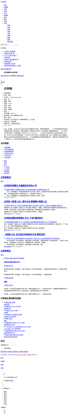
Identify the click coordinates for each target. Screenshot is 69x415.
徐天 (11, 285)
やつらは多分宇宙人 (10, 55)
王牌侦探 (7, 57)
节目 (8, 33)
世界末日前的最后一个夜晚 (12, 65)
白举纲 (4, 2)
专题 (8, 31)
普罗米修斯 (7, 246)
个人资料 (6, 167)
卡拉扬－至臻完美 (9, 51)
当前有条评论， (16, 123)
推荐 (5, 161)
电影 (5, 9)
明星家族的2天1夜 (9, 324)
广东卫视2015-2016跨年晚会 (12, 328)
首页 (5, 5)
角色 (8, 29)
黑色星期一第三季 (9, 63)
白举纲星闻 (6, 177)
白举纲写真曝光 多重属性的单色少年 (20, 186)
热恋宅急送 (7, 61)
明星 (5, 21)
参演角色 (6, 171)
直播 (8, 35)
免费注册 (21, 75)
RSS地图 (9, 351)
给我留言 (25, 351)
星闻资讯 (6, 173)
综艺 (5, 13)
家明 (11, 265)
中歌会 (6, 312)
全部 (5, 23)
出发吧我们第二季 (9, 333)
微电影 (6, 15)
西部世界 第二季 (9, 53)
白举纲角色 (6, 251)
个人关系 (6, 169)
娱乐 (5, 17)
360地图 (20, 351)
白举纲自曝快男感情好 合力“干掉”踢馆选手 (23, 218)
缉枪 (5, 282)
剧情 (8, 25)
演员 (8, 27)
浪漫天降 (6, 304)
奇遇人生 (6, 213)
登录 (2, 75)
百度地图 (14, 351)
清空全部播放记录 (6, 69)
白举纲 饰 (7, 265)
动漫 (5, 11)
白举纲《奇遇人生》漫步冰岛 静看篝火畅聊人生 (25, 201)
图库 (5, 19)
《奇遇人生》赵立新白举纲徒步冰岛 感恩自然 (24, 234)
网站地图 (10, 41)
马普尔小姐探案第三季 (11, 59)
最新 (8, 39)
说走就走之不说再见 (10, 316)
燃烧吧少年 (7, 308)
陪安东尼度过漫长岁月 (12, 262)
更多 (2, 181)
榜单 (8, 37)
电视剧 (6, 7)
